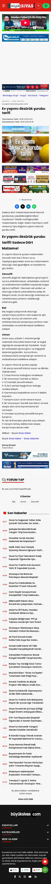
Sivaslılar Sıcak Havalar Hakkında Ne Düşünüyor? (22, 540)
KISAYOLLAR (10, 825)
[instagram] (25, 877)
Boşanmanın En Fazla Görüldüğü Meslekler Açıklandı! (25, 755)
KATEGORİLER (11, 832)
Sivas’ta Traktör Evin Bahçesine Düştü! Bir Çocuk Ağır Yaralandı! (26, 701)
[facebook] (15, 877)
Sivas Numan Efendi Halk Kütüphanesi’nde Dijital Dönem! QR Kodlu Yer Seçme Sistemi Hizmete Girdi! (26, 746)
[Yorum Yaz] (45, 870)
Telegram (43, 95)
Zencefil (35, 501)
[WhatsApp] (46, 5)
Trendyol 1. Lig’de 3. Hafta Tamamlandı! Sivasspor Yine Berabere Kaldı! (24, 782)
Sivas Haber (24, 433)
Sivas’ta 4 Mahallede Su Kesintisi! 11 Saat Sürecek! (23, 585)
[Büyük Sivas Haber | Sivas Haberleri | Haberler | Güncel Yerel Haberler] (21, 5)
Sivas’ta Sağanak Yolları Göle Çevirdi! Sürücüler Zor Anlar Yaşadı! (25, 522)
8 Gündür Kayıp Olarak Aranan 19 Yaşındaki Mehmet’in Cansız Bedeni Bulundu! (25, 737)
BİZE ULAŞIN (9, 839)
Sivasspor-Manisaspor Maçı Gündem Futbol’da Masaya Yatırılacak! (24, 629)
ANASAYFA (6, 101)
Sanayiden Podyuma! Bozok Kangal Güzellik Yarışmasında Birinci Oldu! (25, 656)
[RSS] (36, 877)
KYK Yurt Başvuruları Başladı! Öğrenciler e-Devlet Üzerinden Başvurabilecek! (25, 719)
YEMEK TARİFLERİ (18, 101)
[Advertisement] (25, 62)
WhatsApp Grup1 (10, 95)
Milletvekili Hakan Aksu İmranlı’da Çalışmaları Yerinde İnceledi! (25, 603)
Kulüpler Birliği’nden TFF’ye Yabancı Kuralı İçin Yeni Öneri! (25, 620)
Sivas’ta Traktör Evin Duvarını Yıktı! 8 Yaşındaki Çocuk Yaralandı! (24, 567)
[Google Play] (25, 870)
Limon (23, 501)
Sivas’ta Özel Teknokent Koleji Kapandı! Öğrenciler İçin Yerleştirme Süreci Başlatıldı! (25, 558)
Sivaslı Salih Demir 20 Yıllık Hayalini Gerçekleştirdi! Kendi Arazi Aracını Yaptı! (25, 647)
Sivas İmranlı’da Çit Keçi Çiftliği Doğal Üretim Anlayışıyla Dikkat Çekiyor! (25, 710)
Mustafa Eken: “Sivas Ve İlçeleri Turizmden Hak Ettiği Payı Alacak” (25, 674)
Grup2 (23, 95)
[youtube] (30, 877)
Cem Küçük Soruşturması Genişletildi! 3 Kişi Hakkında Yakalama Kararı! (23, 594)
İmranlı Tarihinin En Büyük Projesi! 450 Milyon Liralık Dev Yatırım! (24, 683)
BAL (14, 501)
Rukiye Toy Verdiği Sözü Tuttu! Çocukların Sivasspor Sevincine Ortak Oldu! (26, 665)
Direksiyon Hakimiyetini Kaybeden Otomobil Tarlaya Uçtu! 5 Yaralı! (24, 773)
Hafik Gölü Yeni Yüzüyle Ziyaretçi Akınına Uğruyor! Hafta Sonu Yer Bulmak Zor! (26, 549)
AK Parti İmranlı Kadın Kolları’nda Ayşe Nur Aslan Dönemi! (23, 638)
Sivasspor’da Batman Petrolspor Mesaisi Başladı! (23, 576)
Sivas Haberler (31, 438)
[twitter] (19, 877)
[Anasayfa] (45, 861)
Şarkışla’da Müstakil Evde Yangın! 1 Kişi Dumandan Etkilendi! (22, 531)
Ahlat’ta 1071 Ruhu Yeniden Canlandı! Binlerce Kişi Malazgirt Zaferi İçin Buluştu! (24, 612)
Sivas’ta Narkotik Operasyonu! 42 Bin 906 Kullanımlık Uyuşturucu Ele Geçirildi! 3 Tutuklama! (25, 692)
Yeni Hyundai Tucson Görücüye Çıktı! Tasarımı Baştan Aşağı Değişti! (26, 764)
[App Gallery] (37, 870)
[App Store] (14, 870)
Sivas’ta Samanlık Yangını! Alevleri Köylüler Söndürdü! (23, 728)
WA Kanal (32, 95)
